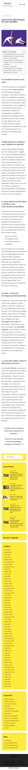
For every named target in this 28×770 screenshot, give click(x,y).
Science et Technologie (11, 718)
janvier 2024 (8, 586)
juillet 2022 (8, 622)
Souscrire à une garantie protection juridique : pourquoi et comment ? (14, 441)
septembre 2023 (9, 593)
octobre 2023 (9, 591)
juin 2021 (7, 653)
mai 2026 (7, 557)
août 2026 (8, 550)
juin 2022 (7, 624)
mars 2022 (8, 631)
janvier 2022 (8, 636)
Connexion (8, 740)
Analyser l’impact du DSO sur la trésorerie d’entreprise (16, 498)
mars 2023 (8, 607)
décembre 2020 (9, 667)
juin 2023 (7, 600)
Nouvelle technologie (11, 716)
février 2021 (8, 662)
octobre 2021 (9, 643)
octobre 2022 (9, 615)
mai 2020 (7, 682)
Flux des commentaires (12, 745)
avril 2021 (8, 658)
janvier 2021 (8, 665)
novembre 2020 (9, 670)
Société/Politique (10, 725)
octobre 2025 (9, 564)
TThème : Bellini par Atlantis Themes (14, 764)
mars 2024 (8, 581)
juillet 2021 (8, 650)
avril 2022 (8, 629)
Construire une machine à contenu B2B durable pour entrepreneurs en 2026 (16, 509)
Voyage (7, 728)
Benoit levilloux (10, 368)
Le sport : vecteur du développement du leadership (13, 67)
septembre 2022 (9, 617)
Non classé (8, 713)
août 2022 (8, 619)
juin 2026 (7, 555)
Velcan (7, 3)
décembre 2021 (9, 638)
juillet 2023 (8, 598)
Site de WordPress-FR (11, 747)
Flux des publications (11, 743)
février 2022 (8, 634)
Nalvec (5, 25)
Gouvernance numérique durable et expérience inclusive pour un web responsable (16, 476)
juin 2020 (7, 679)
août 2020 (8, 674)
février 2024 (8, 583)
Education (8, 706)
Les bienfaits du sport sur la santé (14, 54)
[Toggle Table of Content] (23, 51)
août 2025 (8, 569)
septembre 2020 (9, 672)
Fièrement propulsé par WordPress (13, 762)
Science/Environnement (12, 720)
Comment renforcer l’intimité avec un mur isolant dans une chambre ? (16, 487)
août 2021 (8, 648)
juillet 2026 (8, 552)
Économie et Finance (11, 704)
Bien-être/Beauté (6, 15)
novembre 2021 (9, 641)
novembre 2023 (9, 588)
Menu (21, 4)
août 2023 (8, 595)
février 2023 (8, 610)
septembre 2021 (9, 646)
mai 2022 (7, 626)
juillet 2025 (8, 571)
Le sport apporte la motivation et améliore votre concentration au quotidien (13, 62)
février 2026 (8, 559)
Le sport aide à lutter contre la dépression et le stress (13, 71)
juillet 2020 (8, 677)
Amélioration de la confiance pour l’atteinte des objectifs (14, 57)
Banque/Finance (9, 699)
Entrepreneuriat (10, 709)
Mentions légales (14, 768)
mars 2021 (8, 660)
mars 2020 (8, 686)
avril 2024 (8, 579)
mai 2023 (7, 603)
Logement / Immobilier (12, 711)
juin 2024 (7, 576)
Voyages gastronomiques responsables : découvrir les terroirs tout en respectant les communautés (16, 522)
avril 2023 (8, 605)
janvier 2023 (8, 612)
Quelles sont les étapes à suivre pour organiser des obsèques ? (14, 430)
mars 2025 (8, 574)
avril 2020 (8, 684)
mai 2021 (7, 655)
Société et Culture (10, 723)
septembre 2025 (9, 567)
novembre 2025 (9, 562)
